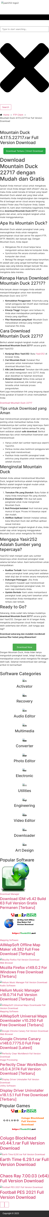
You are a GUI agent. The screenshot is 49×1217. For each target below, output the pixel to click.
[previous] (2, 1204)
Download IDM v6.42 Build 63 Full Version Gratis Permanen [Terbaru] (23, 903)
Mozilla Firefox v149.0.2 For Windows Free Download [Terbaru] (23, 972)
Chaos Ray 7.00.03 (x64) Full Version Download (24, 1178)
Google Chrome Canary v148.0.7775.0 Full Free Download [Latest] (20, 1043)
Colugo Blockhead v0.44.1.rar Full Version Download (22, 1143)
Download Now (24, 647)
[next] (6, 1204)
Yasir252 (40, 353)
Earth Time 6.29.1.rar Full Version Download (24, 1162)
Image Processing (9, 1060)
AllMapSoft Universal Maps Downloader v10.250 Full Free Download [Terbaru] (23, 1020)
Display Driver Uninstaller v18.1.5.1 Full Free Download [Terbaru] (24, 1094)
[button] (24, 17)
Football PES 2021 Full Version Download (22, 1195)
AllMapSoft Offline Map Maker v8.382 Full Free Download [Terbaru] (20, 949)
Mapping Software (9, 940)
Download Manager (9, 894)
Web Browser (6, 962)
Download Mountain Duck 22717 (16, 403)
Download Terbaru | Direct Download (24, 151)
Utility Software (8, 1085)
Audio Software (7, 985)
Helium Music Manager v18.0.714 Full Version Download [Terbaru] (20, 994)
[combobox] (24, 29)
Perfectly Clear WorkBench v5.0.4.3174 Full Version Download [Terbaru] (23, 1069)
